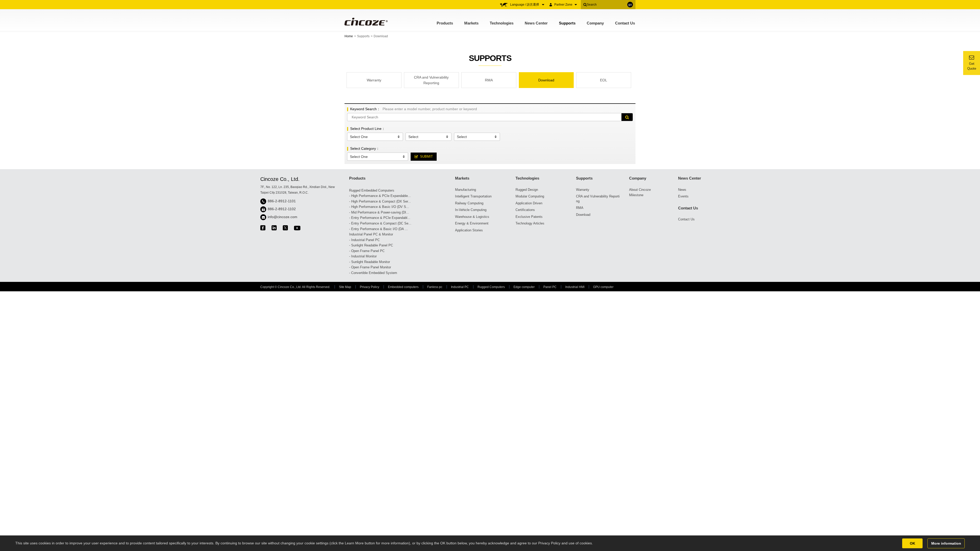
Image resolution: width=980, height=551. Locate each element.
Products (445, 23)
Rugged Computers (491, 287)
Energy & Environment (471, 223)
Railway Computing (469, 203)
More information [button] (946, 543)
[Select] (428, 137)
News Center (536, 23)
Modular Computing (530, 196)
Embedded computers (403, 287)
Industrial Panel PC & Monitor (371, 234)
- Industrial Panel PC (364, 240)
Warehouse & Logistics (472, 217)
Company (595, 23)
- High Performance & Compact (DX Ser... (380, 201)
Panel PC (550, 287)
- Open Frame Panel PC (367, 251)
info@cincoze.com (282, 217)
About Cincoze (640, 190)
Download (546, 80)
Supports (567, 23)
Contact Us (625, 23)
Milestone (636, 195)
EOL (603, 80)
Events (683, 196)
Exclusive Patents (529, 217)
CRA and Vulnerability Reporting (431, 80)
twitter (285, 227)
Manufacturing (465, 190)
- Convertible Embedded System (373, 273)
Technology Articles (530, 223)
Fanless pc (434, 287)
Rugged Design (527, 190)
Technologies (501, 23)
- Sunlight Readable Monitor (369, 262)
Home (349, 36)
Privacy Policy (369, 287)
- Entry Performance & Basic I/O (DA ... (378, 229)
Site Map (345, 287)
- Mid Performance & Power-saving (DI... (379, 212)
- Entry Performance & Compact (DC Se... (380, 223)
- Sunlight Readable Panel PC (371, 245)
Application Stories (469, 230)
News (682, 190)
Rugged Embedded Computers (371, 190)
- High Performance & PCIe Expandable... (380, 196)
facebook (262, 227)
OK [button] (912, 543)
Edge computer (524, 287)
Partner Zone (563, 4)
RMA (489, 80)
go (630, 4)
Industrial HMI (574, 287)
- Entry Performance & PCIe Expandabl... (379, 218)
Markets (471, 23)
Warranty (374, 80)
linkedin (274, 227)
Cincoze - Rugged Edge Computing (365, 21)
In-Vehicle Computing (470, 210)
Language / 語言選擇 (525, 4)
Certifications (525, 210)
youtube (297, 228)
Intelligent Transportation (473, 196)
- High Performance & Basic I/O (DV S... (379, 207)
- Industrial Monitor (363, 256)
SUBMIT (426, 156)
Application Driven (529, 203)
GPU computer (603, 287)
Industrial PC (460, 287)
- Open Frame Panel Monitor (370, 267)
